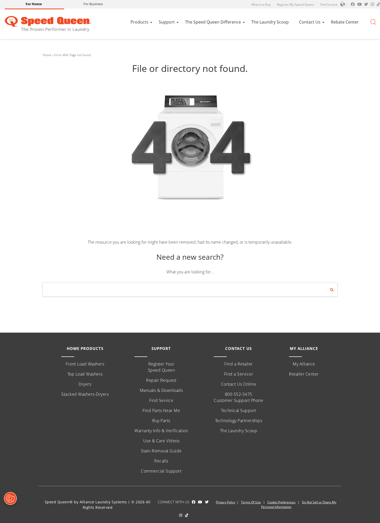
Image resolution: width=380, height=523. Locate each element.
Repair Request (161, 380)
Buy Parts (161, 420)
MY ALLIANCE (304, 348)
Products (139, 22)
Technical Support (238, 410)
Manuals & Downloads (161, 390)
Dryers (85, 384)
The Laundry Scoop (270, 22)
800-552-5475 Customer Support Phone (238, 397)
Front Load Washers (85, 364)
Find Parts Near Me (161, 410)
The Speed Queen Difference (213, 22)
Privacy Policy (225, 502)
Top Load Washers (85, 374)
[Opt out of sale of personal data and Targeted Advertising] (10, 498)
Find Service (329, 4)
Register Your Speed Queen (161, 367)
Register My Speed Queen (295, 4)
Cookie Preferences (281, 502)
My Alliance (304, 364)
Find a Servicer (238, 374)
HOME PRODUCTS (85, 348)
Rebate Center (345, 22)
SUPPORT (161, 348)
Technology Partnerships (238, 420)
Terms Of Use (251, 502)
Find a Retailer (238, 364)
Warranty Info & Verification (161, 431)
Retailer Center (304, 374)
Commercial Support (161, 471)
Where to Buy (261, 4)
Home (47, 55)
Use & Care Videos (161, 441)
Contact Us (310, 22)
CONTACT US (238, 348)
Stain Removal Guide (161, 451)
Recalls (161, 461)
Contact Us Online (238, 384)
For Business (93, 4)
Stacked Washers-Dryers (85, 394)
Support (167, 22)
